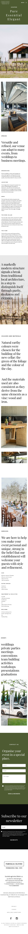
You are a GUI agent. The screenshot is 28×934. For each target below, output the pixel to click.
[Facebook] (11, 918)
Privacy (14, 906)
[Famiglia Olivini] (5, 2)
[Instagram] (17, 918)
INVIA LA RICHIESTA (14, 794)
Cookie (14, 909)
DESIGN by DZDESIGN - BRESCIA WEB (14, 925)
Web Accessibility (14, 926)
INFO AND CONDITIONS (14, 912)
